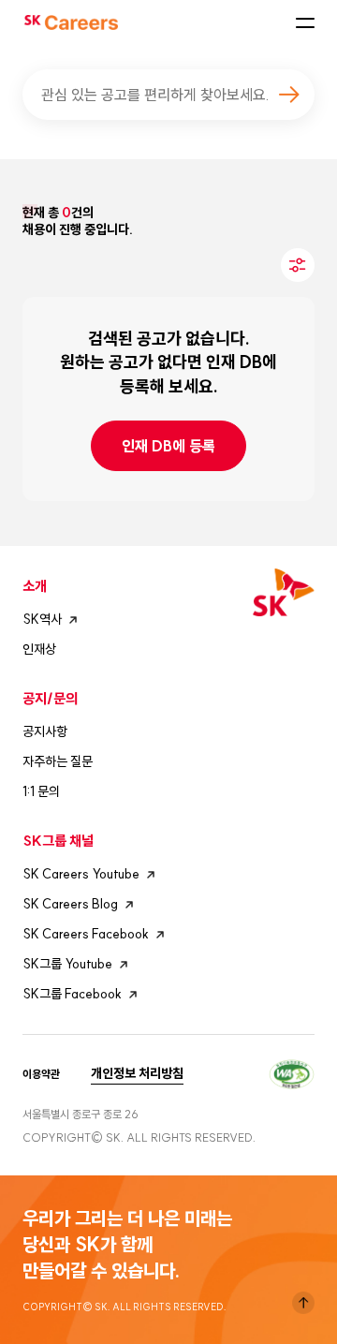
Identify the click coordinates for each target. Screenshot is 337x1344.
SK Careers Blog (70, 903)
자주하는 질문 (57, 761)
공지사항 (44, 731)
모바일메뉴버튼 (305, 22)
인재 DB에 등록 (168, 445)
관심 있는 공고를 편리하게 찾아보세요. (155, 94)
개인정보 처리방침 (137, 1073)
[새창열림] (292, 1072)
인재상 (39, 649)
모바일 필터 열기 (298, 265)
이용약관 (41, 1074)
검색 (288, 94)
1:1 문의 (41, 791)
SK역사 (42, 619)
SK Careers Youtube (80, 873)
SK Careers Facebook (85, 933)
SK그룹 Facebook (72, 993)
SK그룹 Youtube (67, 963)
